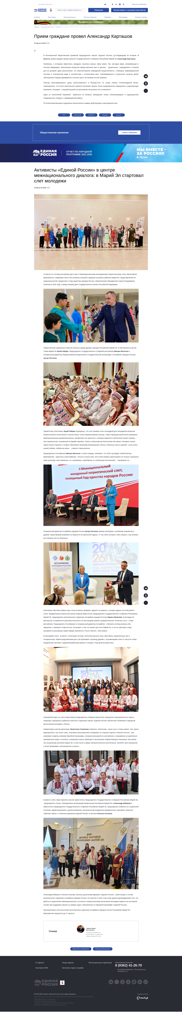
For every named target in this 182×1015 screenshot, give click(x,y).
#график (105, 115)
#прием (118, 115)
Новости (58, 27)
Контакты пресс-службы (73, 968)
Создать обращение (129, 132)
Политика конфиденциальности (45, 1001)
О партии (37, 17)
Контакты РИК (42, 968)
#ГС (64, 115)
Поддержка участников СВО (91, 22)
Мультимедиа (123, 17)
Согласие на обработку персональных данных (50, 1005)
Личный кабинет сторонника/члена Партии (129, 10)
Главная (36, 27)
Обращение (98, 10)
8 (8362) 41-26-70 (128, 965)
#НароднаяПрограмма (102, 949)
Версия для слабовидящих (139, 4)
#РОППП (91, 115)
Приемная (108, 17)
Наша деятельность (70, 17)
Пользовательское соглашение (44, 999)
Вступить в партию (141, 17)
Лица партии (52, 17)
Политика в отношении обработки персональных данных (53, 1003)
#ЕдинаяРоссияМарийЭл (81, 949)
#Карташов (77, 115)
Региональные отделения (100, 963)
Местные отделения (90, 17)
